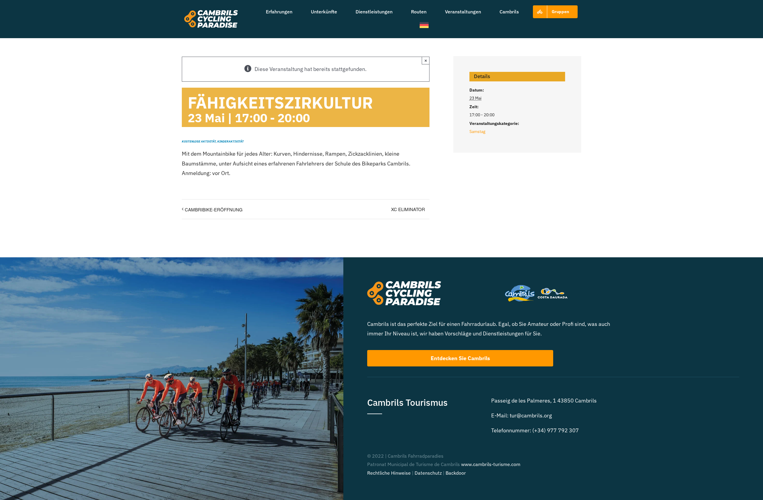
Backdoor (456, 473)
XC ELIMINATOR (408, 209)
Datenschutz (428, 473)
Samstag (477, 131)
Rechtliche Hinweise (389, 473)
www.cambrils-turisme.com (490, 464)
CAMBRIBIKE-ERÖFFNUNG (214, 209)
